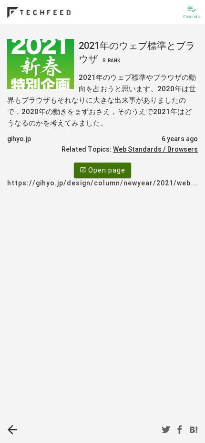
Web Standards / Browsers (155, 149)
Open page (102, 170)
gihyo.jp (19, 139)
